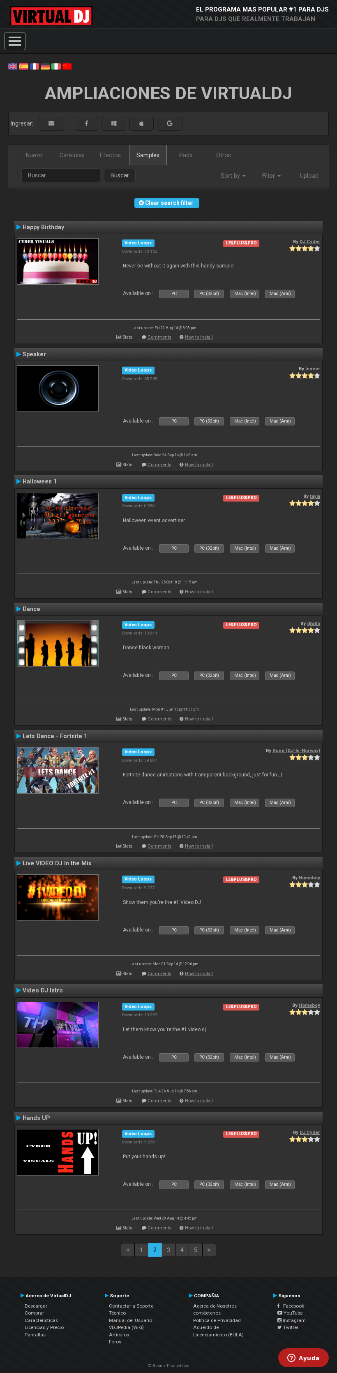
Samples (147, 155)
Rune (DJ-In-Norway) (296, 750)
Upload (309, 175)
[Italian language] (55, 66)
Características (41, 1320)
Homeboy (309, 877)
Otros (223, 155)
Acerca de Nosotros (215, 1306)
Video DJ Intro (43, 990)
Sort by (231, 175)
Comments (159, 337)
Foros (115, 1342)
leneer (312, 369)
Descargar (36, 1306)
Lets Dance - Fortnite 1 (55, 736)
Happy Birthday (43, 227)
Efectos (110, 155)
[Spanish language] (23, 66)
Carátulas (72, 155)
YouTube (292, 1313)
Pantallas (35, 1335)
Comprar (34, 1313)
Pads (185, 155)
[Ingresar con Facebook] (86, 123)
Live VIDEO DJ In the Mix (57, 863)
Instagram (294, 1320)
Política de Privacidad (217, 1320)
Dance (31, 609)
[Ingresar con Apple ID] (141, 123)
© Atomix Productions (168, 1365)
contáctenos (207, 1313)
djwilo (313, 623)
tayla (315, 496)
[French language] (34, 66)
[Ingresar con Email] (51, 123)
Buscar (120, 175)
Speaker (34, 354)
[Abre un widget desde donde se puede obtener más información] (303, 1358)
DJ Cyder (310, 241)
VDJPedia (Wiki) (126, 1327)
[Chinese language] (67, 66)
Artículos (119, 1335)
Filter (269, 175)
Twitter (290, 1327)
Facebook (291, 1306)
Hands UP (36, 1118)
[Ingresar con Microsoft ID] (114, 123)
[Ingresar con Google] (169, 123)
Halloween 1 (40, 481)
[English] (12, 66)
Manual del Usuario (130, 1320)
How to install (199, 337)
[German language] (45, 66)
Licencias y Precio (44, 1327)
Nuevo (34, 155)
